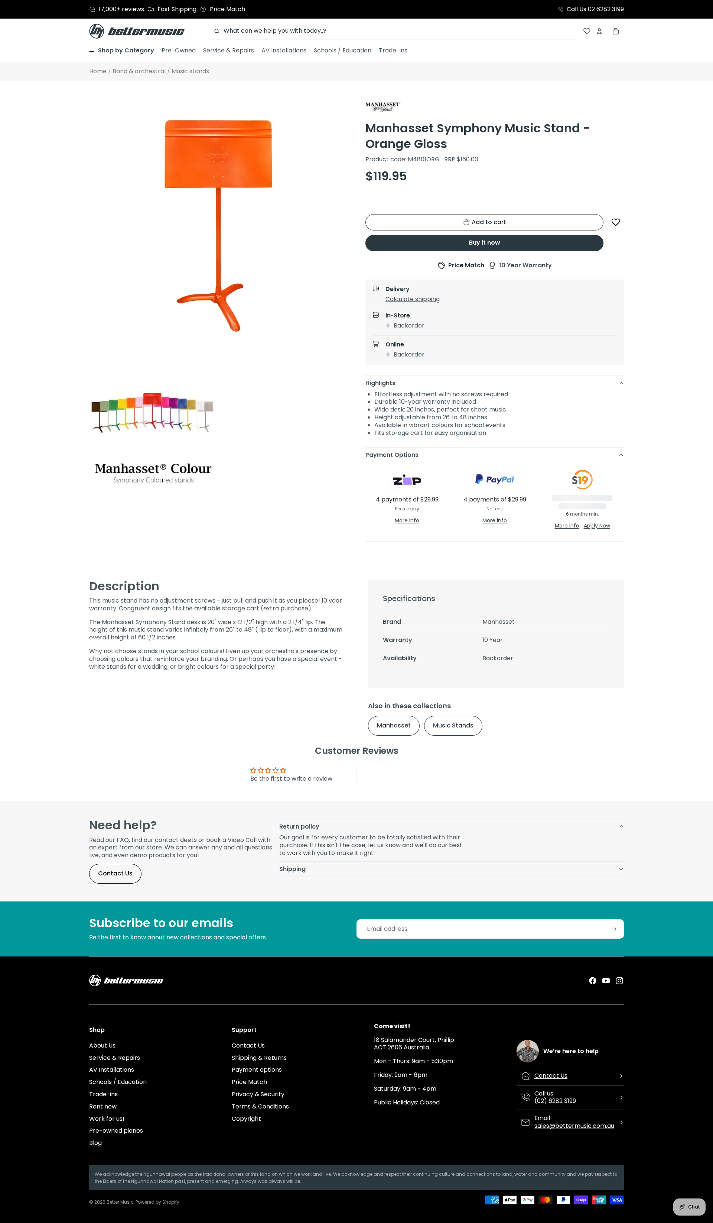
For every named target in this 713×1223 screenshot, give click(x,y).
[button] (616, 222)
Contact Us (115, 873)
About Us (102, 1045)
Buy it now (484, 242)
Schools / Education (118, 1082)
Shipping (292, 869)
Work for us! (106, 1118)
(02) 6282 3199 (555, 1101)
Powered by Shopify (157, 1202)
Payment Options (392, 455)
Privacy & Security (258, 1094)
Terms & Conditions (260, 1106)
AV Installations (111, 1069)
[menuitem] (121, 50)
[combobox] (393, 31)
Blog (95, 1143)
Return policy (299, 826)
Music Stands (453, 725)
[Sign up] (614, 929)
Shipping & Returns (259, 1057)
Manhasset (394, 725)
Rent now (103, 1106)
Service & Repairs (114, 1057)
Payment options (257, 1069)
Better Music (120, 1202)
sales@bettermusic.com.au (574, 1126)
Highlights (380, 383)
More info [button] (407, 520)
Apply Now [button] (597, 525)
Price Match (249, 1082)
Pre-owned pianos (116, 1130)
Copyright (246, 1118)
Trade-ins (103, 1094)
